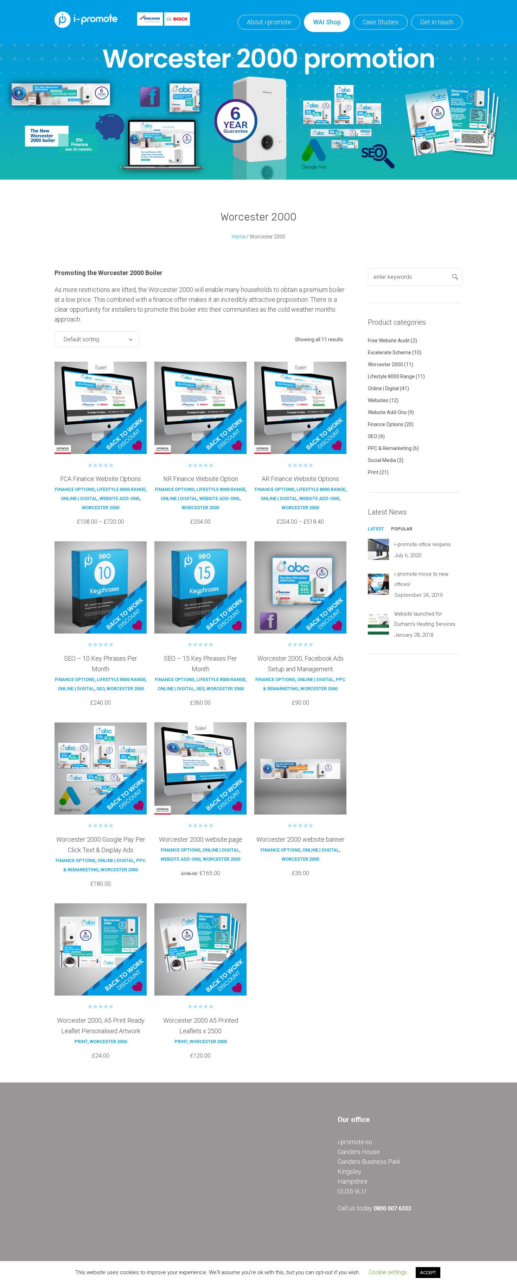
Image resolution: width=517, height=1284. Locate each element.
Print (81, 1041)
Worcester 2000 (100, 507)
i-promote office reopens (422, 545)
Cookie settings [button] (388, 1272)
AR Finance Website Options (300, 478)
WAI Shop (327, 22)
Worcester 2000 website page (200, 839)
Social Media (382, 460)
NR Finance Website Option (200, 478)
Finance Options (75, 489)
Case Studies (380, 22)
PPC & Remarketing (389, 448)
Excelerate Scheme (389, 352)
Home (238, 236)
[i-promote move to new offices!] (378, 583)
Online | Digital (79, 498)
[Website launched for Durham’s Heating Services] (378, 623)
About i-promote (269, 22)
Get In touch (436, 22)
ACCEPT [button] (428, 1272)
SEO (100, 688)
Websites (378, 400)
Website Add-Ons (120, 498)
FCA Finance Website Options (100, 478)
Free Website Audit (389, 340)
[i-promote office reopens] (378, 549)
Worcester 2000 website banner (300, 839)
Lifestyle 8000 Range (121, 489)
